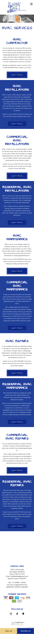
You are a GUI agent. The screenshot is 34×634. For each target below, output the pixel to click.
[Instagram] (11, 614)
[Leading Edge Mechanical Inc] (17, 7)
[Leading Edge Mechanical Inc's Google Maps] (23, 614)
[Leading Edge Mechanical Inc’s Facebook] (17, 614)
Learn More (17, 75)
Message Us (26, 631)
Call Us (8, 631)
